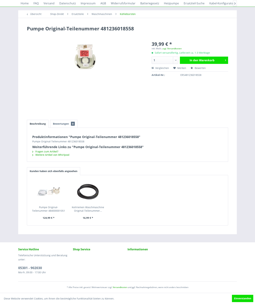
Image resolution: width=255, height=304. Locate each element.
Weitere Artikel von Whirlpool (52, 154)
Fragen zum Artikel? (46, 151)
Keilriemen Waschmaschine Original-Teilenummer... (88, 209)
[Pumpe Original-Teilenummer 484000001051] (48, 192)
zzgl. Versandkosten (172, 48)
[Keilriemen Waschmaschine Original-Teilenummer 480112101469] (88, 192)
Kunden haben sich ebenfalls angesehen (53, 171)
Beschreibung (38, 123)
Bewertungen (63, 123)
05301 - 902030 (30, 268)
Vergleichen (162, 68)
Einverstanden (242, 298)
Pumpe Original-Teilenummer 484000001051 (48, 209)
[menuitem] (24, 3)
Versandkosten (120, 287)
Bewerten (200, 68)
